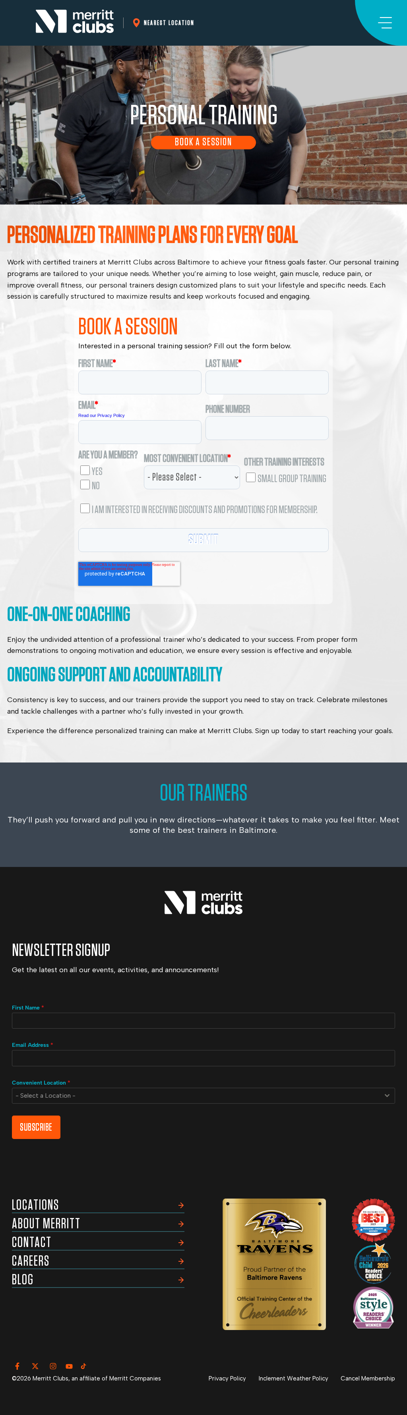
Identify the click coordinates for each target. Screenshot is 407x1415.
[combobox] (203, 1096)
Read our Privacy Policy (101, 415)
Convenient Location (41, 1082)
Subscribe (36, 1127)
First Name (28, 1007)
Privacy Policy (227, 1378)
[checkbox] (109, 476)
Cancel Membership (368, 1378)
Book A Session (203, 142)
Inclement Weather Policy (293, 1378)
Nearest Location (169, 22)
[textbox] (196, 1095)
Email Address (32, 1045)
